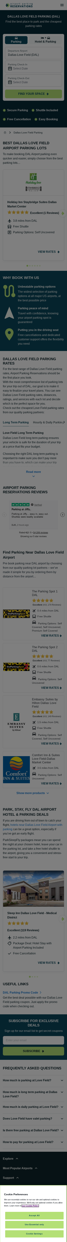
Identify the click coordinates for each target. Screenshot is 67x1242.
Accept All (34, 1215)
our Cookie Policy (30, 1206)
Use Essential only (34, 1224)
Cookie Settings (34, 1234)
